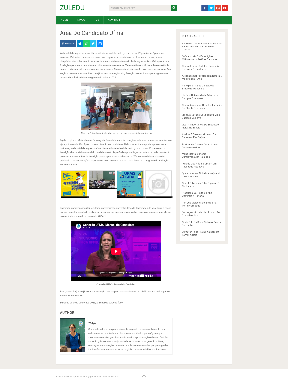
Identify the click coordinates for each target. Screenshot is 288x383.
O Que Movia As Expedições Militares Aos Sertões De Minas (199, 58)
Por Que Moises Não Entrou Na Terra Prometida (199, 204)
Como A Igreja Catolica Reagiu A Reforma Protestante (200, 68)
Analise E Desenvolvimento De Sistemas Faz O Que (199, 136)
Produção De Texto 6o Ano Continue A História (197, 194)
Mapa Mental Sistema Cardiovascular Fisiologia (196, 155)
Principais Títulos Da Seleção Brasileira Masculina (198, 87)
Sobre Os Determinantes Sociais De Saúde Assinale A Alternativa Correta (202, 46)
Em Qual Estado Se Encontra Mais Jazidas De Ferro (201, 116)
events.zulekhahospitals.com (70, 376)
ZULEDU (72, 8)
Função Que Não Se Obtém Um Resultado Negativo (199, 165)
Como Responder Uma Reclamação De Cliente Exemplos (202, 107)
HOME (64, 19)
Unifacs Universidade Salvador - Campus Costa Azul (200, 97)
